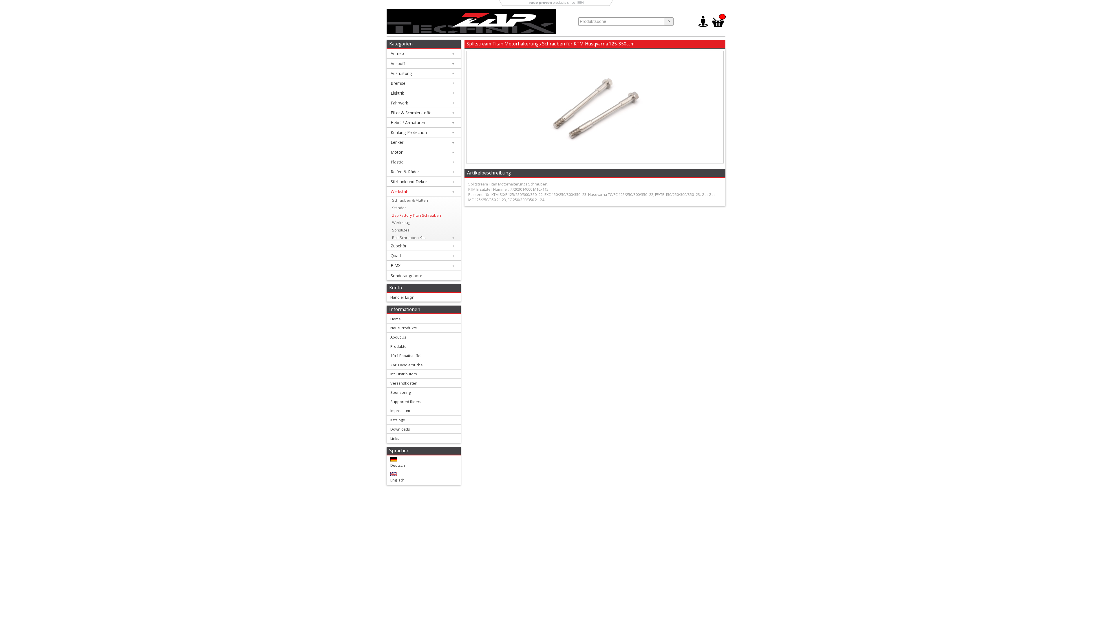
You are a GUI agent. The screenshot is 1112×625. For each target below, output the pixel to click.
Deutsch (397, 465)
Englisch (397, 480)
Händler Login (402, 297)
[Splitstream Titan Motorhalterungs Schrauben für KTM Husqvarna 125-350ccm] (594, 161)
